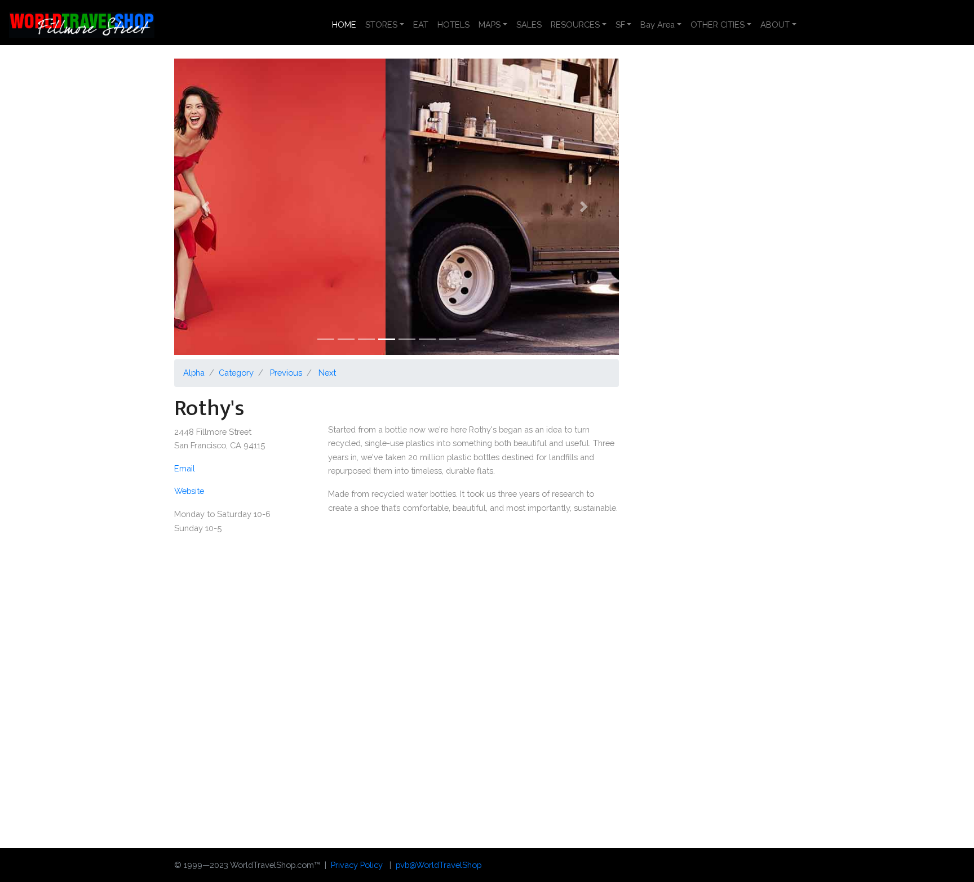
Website (189, 491)
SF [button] (620, 24)
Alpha (194, 372)
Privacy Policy (357, 865)
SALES (529, 24)
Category (236, 372)
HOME (346, 24)
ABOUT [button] (775, 24)
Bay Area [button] (657, 24)
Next (327, 372)
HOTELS (453, 24)
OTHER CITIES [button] (717, 24)
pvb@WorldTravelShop (438, 865)
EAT (420, 24)
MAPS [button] (490, 24)
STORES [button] (381, 24)
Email (184, 468)
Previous (286, 372)
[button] (207, 207)
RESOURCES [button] (575, 24)
